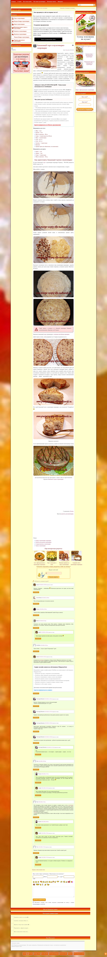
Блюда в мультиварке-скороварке (43, 540)
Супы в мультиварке (19, 18)
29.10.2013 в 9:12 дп (42, 620)
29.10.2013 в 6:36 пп (42, 656)
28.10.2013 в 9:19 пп (43, 609)
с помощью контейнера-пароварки (61, 334)
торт (44, 162)
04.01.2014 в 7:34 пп (42, 801)
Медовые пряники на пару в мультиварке (64, 563)
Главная (14, 1)
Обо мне (30, 953)
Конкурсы (60, 1)
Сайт (34, 878)
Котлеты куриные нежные (89, 46)
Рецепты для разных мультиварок (19, 41)
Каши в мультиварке (19, 24)
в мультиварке (70, 805)
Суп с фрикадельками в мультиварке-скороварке (39, 563)
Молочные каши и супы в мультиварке (20, 28)
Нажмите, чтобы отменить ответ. (38, 869)
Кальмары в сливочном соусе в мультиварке (39, 8)
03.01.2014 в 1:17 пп (45, 773)
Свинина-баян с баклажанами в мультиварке (89, 55)
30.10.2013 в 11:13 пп (50, 747)
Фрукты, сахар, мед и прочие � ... (22, 917)
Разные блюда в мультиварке (21, 37)
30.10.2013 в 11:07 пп (48, 711)
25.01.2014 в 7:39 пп (45, 833)
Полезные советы (51, 1)
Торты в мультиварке (41, 545)
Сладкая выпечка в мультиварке (43, 544)
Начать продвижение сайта (48, 39)
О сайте (19, 1)
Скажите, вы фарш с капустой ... (21, 931)
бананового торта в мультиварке (55, 479)
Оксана (71, 511)
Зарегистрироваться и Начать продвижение (47, 125)
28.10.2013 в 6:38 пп (45, 597)
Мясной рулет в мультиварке (82, 89)
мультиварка (41, 660)
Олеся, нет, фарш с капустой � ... (22, 928)
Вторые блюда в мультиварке (21, 21)
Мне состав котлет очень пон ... (21, 924)
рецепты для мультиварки (67, 513)
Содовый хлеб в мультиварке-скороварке (76, 563)
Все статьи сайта (27, 1)
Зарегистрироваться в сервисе (43, 690)
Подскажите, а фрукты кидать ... (21, 920)
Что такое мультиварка (39, 1)
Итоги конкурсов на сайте (79, 953)
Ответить (36, 592)
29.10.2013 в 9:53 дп (44, 645)
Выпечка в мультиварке (20, 34)
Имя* (45, 876)
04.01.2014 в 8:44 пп (45, 821)
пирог (45, 334)
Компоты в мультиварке (20, 31)
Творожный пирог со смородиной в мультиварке (89, 63)
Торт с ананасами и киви (51, 563)
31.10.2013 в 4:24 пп (44, 632)
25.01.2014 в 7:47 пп (45, 857)
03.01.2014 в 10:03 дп (42, 761)
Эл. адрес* (60, 876)
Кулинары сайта (37, 953)
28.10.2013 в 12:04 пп (43, 584)
